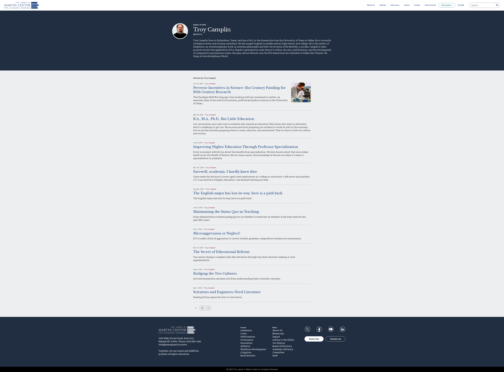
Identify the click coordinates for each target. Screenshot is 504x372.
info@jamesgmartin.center (173, 344)
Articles (383, 5)
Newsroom (278, 333)
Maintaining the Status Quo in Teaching (226, 212)
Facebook (319, 329)
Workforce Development (253, 349)
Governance (246, 340)
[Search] (497, 5)
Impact (276, 337)
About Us (371, 5)
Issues (407, 5)
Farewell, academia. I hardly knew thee (225, 172)
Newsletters (447, 5)
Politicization (247, 337)
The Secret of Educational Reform (221, 252)
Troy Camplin (210, 84)
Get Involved (430, 5)
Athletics (245, 346)
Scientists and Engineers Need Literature (227, 292)
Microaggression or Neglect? (216, 233)
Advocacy (395, 5)
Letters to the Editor (283, 340)
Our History (278, 343)
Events (417, 5)
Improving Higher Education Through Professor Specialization (245, 147)
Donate (461, 5)
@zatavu (197, 34)
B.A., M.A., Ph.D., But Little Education (223, 119)
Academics (246, 330)
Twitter (307, 329)
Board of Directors (282, 346)
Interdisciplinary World (215, 56)
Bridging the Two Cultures (215, 273)
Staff (274, 355)
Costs (243, 333)
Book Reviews (247, 355)
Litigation (245, 352)
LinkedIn (342, 329)
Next (208, 308)
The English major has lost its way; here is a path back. (238, 193)
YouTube (331, 329)
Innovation (246, 343)
